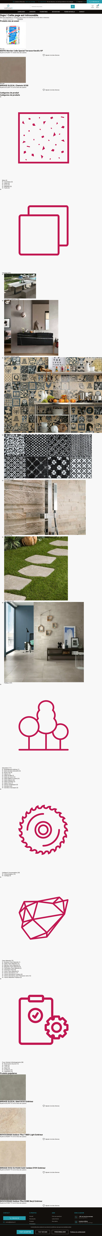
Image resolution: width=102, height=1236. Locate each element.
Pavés (6, 188)
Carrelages (21, 11)
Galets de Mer (8, 775)
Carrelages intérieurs (10, 356)
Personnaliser (60, 1232)
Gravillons (7, 786)
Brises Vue (7, 772)
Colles (6, 1065)
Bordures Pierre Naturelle (11, 962)
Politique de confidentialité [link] (77, 1232)
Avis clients (55, 1221)
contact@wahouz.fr (11, 1222)
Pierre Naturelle (69, 11)
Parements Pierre (9, 970)
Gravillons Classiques (10, 787)
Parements (7, 535)
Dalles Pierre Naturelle (10, 963)
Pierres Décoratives (9, 973)
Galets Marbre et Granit (10, 778)
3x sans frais (86, 1)
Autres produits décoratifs (11, 771)
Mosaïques (7, 479)
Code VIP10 (43, 1)
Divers (6, 185)
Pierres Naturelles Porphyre (12, 977)
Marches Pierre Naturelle (11, 965)
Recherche (73, 6)
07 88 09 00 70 (95, 1)
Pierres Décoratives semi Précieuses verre (16, 976)
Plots (5, 1068)
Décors (6, 433)
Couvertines (7, 182)
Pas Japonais (8, 601)
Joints (6, 1067)
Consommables (8, 874)
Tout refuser (42, 1232)
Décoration (5, 768)
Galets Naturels (8, 780)
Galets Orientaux (8, 781)
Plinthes (6, 683)
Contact (81, 11)
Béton (3, 180)
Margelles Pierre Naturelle (11, 966)
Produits (31, 1221)
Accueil (31, 1216)
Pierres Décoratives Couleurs (12, 974)
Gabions (6, 774)
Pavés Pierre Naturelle (10, 971)
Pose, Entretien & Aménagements (11, 1062)
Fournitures (44, 11)
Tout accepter (25, 1232)
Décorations (56, 11)
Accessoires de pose (10, 1064)
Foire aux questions (57, 1216)
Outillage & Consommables (9, 872)
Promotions (32, 1223)
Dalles (6, 183)
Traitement (7, 1071)
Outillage (6, 875)
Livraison (32, 11)
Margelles (7, 186)
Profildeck (7, 1070)
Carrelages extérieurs (10, 299)
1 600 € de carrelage (30, 1)
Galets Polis (7, 783)
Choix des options (21, 52)
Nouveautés (32, 1219)
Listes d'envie (55, 1219)
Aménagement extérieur (10, 769)
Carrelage (4, 273)
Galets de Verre (8, 777)
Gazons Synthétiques (10, 784)
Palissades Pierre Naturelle (12, 968)
